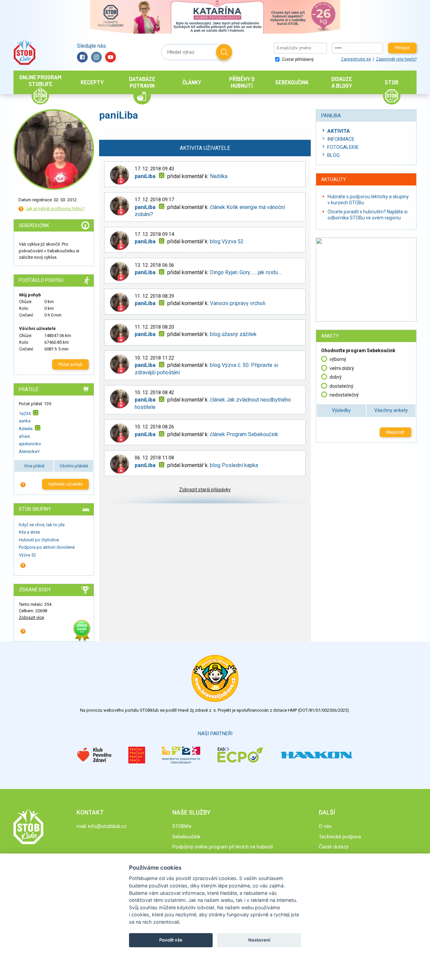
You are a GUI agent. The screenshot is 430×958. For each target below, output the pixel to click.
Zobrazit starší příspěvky (205, 489)
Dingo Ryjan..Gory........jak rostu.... (246, 272)
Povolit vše (170, 940)
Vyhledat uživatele (65, 484)
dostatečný (341, 386)
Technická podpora (340, 837)
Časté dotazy (333, 847)
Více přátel (34, 465)
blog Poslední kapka (234, 465)
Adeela (26, 428)
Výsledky (341, 410)
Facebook (82, 57)
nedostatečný (344, 395)
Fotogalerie (343, 147)
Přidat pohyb (70, 364)
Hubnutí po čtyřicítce (39, 539)
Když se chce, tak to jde (41, 524)
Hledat (224, 52)
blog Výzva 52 (227, 241)
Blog (333, 155)
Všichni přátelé (73, 465)
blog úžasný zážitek (233, 334)
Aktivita (338, 131)
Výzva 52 (27, 554)
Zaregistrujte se (356, 59)
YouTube (110, 57)
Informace (340, 139)
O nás (325, 826)
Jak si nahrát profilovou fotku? (55, 208)
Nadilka (218, 176)
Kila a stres (29, 532)
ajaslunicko (30, 443)
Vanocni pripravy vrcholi (237, 303)
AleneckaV (29, 451)
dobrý (336, 377)
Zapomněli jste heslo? (396, 59)
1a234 (25, 413)
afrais (24, 436)
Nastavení (259, 940)
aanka (25, 420)
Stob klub (24, 52)
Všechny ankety (391, 410)
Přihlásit (402, 48)
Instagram (96, 57)
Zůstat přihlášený (297, 59)
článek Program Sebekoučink (244, 434)
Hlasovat (395, 432)
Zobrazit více (31, 617)
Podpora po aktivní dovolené (47, 547)
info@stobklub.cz (107, 826)
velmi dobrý (342, 368)
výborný (338, 359)
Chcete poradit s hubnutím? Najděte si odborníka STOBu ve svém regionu (367, 214)
